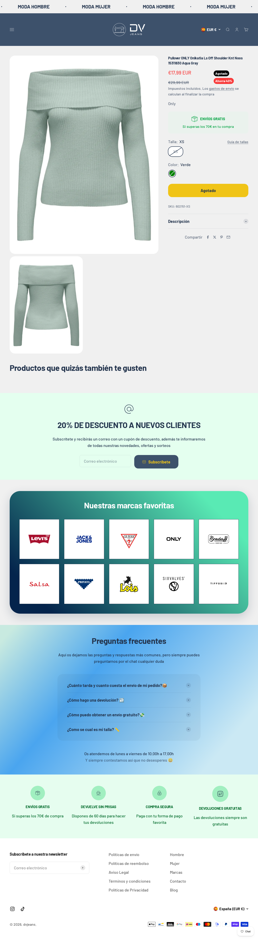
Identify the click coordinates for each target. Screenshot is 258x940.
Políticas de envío (124, 854)
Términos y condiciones (130, 881)
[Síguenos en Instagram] (12, 909)
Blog (174, 889)
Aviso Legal (119, 872)
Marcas (176, 872)
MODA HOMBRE (127, 6)
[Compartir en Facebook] (207, 237)
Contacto (178, 881)
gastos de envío (221, 88)
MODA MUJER (64, 6)
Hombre (177, 854)
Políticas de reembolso (129, 863)
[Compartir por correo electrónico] (228, 237)
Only (172, 103)
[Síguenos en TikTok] (22, 909)
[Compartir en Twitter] (214, 237)
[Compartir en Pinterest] (221, 237)
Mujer (175, 863)
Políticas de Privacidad (128, 889)
